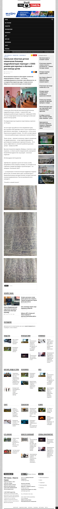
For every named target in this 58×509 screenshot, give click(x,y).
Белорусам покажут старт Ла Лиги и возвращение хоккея (16, 423)
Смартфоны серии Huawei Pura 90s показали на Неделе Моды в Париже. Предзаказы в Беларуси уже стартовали (16, 379)
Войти (40, 480)
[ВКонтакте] (32, 72)
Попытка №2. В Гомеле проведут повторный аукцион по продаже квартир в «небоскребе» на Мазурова (46, 161)
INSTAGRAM (41, 507)
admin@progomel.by (25, 491)
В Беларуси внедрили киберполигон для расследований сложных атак (33, 424)
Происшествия (8, 29)
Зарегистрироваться (44, 477)
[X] (36, 72)
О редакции (42, 482)
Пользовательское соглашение (28, 501)
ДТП (6, 36)
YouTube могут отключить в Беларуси (16, 452)
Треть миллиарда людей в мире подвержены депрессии (28, 307)
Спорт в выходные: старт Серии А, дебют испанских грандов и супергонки (16, 412)
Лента (6, 19)
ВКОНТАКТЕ (15, 507)
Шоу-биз (7, 39)
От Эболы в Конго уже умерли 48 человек (49, 410)
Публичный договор (26, 500)
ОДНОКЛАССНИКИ (23, 507)
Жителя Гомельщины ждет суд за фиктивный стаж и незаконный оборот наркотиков (45, 109)
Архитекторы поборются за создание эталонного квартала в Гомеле (46, 181)
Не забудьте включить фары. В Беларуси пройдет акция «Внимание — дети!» (46, 116)
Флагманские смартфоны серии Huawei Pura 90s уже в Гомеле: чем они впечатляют (33, 412)
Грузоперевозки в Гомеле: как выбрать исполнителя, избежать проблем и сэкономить (34, 458)
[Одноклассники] (34, 72)
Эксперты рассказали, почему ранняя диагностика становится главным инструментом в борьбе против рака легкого (29, 299)
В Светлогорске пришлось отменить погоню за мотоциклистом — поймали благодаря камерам (46, 66)
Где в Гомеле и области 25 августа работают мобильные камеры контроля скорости (45, 80)
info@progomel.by (25, 480)
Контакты (41, 487)
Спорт (6, 45)
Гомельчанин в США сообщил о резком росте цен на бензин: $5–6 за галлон (16, 442)
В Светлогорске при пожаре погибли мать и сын (45, 86)
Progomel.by (7, 73)
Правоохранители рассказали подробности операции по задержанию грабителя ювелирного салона (45, 125)
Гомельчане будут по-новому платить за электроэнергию (45, 142)
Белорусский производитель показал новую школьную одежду (16, 391)
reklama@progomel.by (26, 485)
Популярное (43, 134)
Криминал (7, 32)
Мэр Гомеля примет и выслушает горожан (22, 51)
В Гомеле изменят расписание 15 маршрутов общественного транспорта (46, 151)
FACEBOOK (30, 507)
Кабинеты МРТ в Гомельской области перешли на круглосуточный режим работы (28, 314)
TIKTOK (46, 507)
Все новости (8, 55)
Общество (7, 26)
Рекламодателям (43, 485)
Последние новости (42, 55)
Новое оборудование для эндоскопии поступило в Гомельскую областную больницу (10, 309)
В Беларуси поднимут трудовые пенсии (44, 72)
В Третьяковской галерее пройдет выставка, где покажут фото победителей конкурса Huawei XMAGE (33, 444)
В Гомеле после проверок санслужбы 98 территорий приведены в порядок (45, 101)
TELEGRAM (35, 507)
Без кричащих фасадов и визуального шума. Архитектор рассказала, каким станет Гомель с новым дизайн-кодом (45, 171)
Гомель (10, 285)
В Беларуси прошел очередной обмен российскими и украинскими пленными (45, 93)
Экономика (8, 42)
